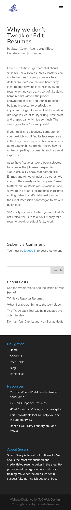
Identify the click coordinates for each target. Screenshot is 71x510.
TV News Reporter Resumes (25, 298)
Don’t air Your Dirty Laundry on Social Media (35, 321)
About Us (16, 356)
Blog (49, 48)
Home (14, 349)
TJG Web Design (49, 499)
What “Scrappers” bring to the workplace (34, 304)
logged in (30, 250)
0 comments (36, 53)
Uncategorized (16, 53)
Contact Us (17, 374)
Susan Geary (19, 48)
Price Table (17, 362)
